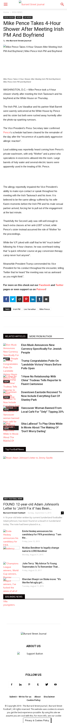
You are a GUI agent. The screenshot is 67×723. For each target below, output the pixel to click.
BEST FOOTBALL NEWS (13, 499)
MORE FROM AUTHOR (40, 336)
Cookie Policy (33, 700)
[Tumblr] (38, 684)
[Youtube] (55, 684)
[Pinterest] (29, 684)
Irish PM (16, 309)
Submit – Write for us (20, 696)
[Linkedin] (20, 684)
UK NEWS (28, 17)
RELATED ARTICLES (15, 336)
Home (6, 12)
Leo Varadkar (30, 309)
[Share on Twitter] (13, 299)
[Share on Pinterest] (26, 299)
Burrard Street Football (14, 513)
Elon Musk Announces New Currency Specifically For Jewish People (41, 348)
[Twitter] (46, 684)
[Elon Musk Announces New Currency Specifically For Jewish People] (11, 351)
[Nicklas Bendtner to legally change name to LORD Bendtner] (11, 552)
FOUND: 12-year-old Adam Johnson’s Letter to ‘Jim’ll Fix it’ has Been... (31, 506)
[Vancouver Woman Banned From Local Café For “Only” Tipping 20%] (11, 418)
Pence (6, 132)
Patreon (40, 289)
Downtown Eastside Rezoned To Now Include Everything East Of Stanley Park (41, 396)
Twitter (59, 285)
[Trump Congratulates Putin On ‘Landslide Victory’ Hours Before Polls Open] (11, 371)
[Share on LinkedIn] (33, 299)
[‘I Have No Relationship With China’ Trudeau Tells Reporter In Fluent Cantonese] (11, 387)
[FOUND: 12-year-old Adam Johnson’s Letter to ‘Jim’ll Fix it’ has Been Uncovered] (33, 478)
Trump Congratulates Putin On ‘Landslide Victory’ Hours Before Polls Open (41, 364)
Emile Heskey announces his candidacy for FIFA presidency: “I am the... (41, 534)
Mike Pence (45, 309)
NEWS (19, 17)
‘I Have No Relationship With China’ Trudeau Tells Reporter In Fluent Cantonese (41, 380)
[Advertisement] (33, 177)
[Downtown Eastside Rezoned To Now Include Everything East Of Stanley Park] (11, 400)
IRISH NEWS (17, 12)
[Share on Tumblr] (39, 299)
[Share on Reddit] (19, 299)
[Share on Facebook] (6, 299)
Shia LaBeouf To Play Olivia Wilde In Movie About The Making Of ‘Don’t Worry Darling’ (42, 427)
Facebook (44, 285)
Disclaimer (49, 696)
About (37, 696)
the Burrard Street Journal (18, 40)
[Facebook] (11, 684)
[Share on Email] (46, 299)
